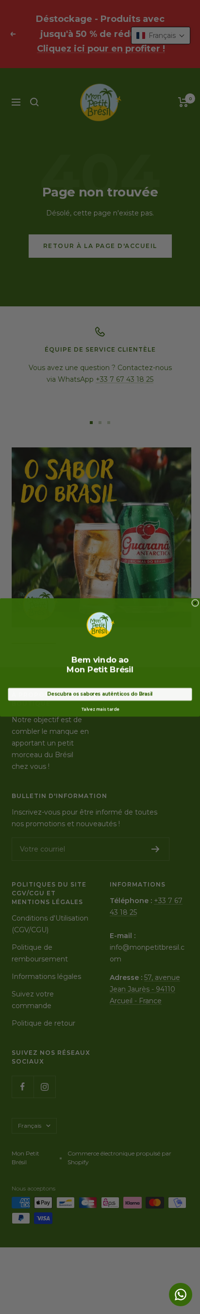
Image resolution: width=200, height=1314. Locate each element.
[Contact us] (180, 1294)
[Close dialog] (195, 602)
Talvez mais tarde (100, 709)
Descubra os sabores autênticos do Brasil (100, 694)
